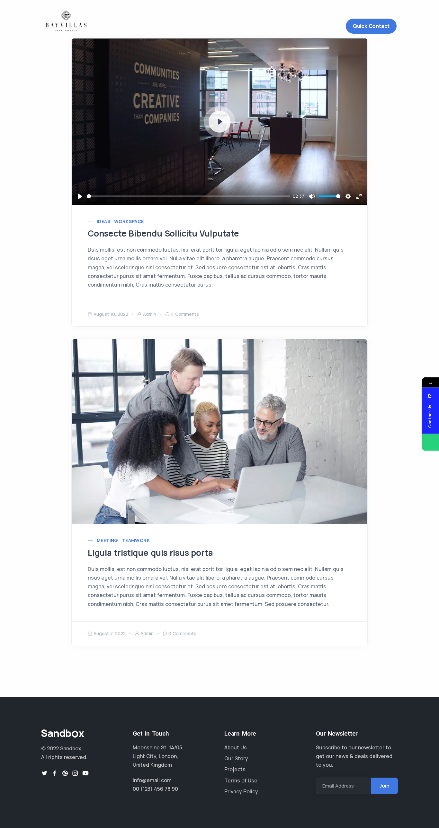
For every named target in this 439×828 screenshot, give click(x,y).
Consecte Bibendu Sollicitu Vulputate (163, 233)
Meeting (107, 540)
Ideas (103, 221)
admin (149, 314)
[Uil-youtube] (85, 773)
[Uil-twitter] (44, 773)
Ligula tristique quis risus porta (150, 552)
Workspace (129, 221)
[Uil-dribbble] (65, 773)
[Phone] (430, 442)
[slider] (188, 196)
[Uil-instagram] (75, 773)
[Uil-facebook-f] (54, 773)
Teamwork (136, 540)
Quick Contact (371, 26)
